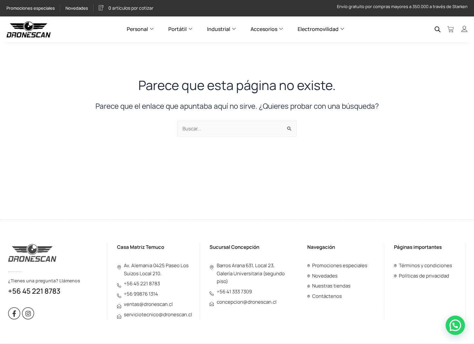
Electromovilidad (318, 29)
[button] (455, 325)
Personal (137, 29)
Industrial (218, 29)
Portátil (177, 29)
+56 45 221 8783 (34, 291)
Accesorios (264, 29)
